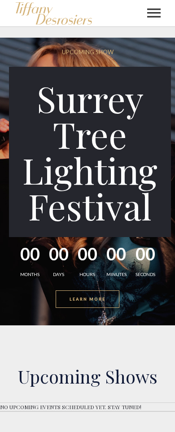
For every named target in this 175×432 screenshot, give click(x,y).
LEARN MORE (87, 299)
